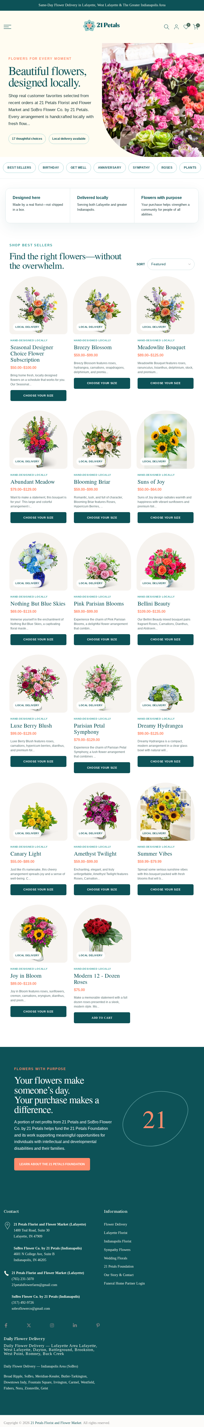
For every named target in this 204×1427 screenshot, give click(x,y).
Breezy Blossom (93, 347)
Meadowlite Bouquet (161, 347)
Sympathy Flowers (117, 1250)
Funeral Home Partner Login (124, 1283)
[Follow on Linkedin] (75, 1325)
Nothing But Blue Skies (37, 603)
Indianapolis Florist (117, 1241)
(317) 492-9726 (23, 1302)
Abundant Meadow (32, 481)
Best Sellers (19, 167)
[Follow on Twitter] (29, 1325)
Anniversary (109, 167)
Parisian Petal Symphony (89, 728)
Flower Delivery (115, 1224)
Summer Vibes (155, 853)
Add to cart (102, 1017)
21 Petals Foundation (119, 1266)
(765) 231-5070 (23, 1279)
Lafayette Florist (115, 1233)
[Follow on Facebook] (6, 1325)
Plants (190, 167)
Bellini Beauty (154, 603)
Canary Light (25, 853)
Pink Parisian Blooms (99, 603)
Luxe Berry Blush (31, 725)
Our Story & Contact (119, 1275)
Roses (166, 167)
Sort (141, 264)
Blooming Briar (92, 481)
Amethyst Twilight (95, 853)
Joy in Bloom (26, 975)
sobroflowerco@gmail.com (31, 1308)
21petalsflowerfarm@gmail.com (34, 1285)
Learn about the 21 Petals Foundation (52, 1164)
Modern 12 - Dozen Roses (97, 978)
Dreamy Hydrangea (160, 725)
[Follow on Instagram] (52, 1325)
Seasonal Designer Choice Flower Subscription (31, 353)
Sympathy (141, 167)
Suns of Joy (151, 481)
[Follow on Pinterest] (98, 1325)
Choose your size (38, 395)
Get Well (79, 167)
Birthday (51, 167)
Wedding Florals (115, 1258)
